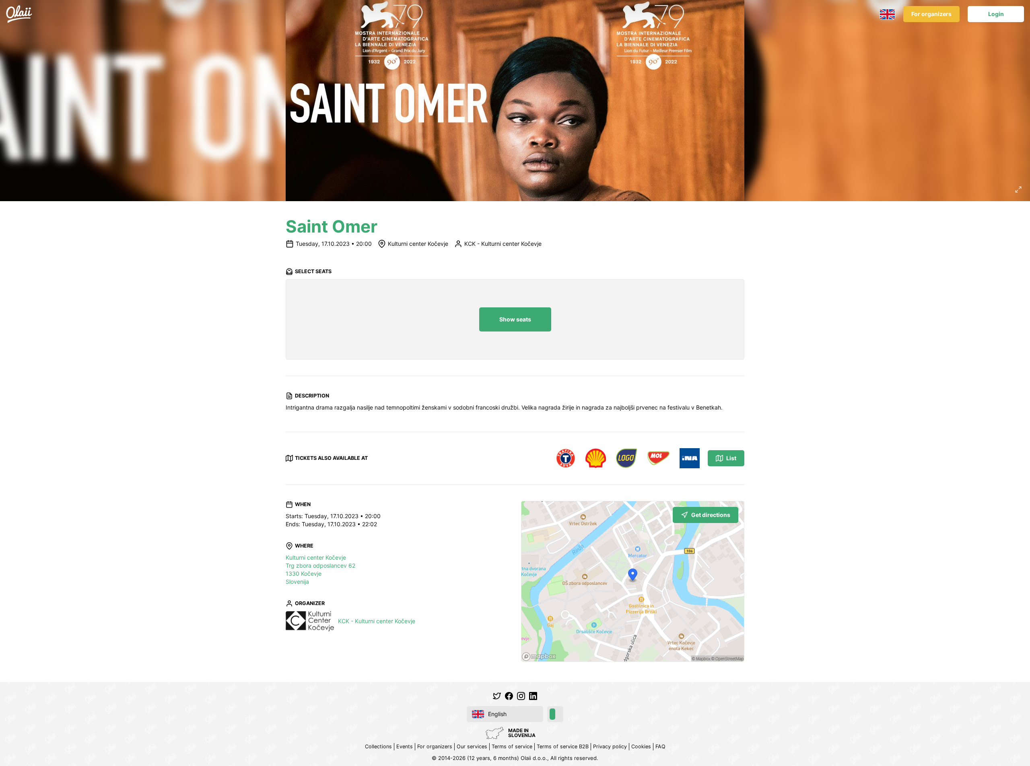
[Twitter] (497, 696)
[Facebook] (509, 696)
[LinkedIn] (533, 696)
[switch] (555, 714)
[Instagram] (521, 696)
